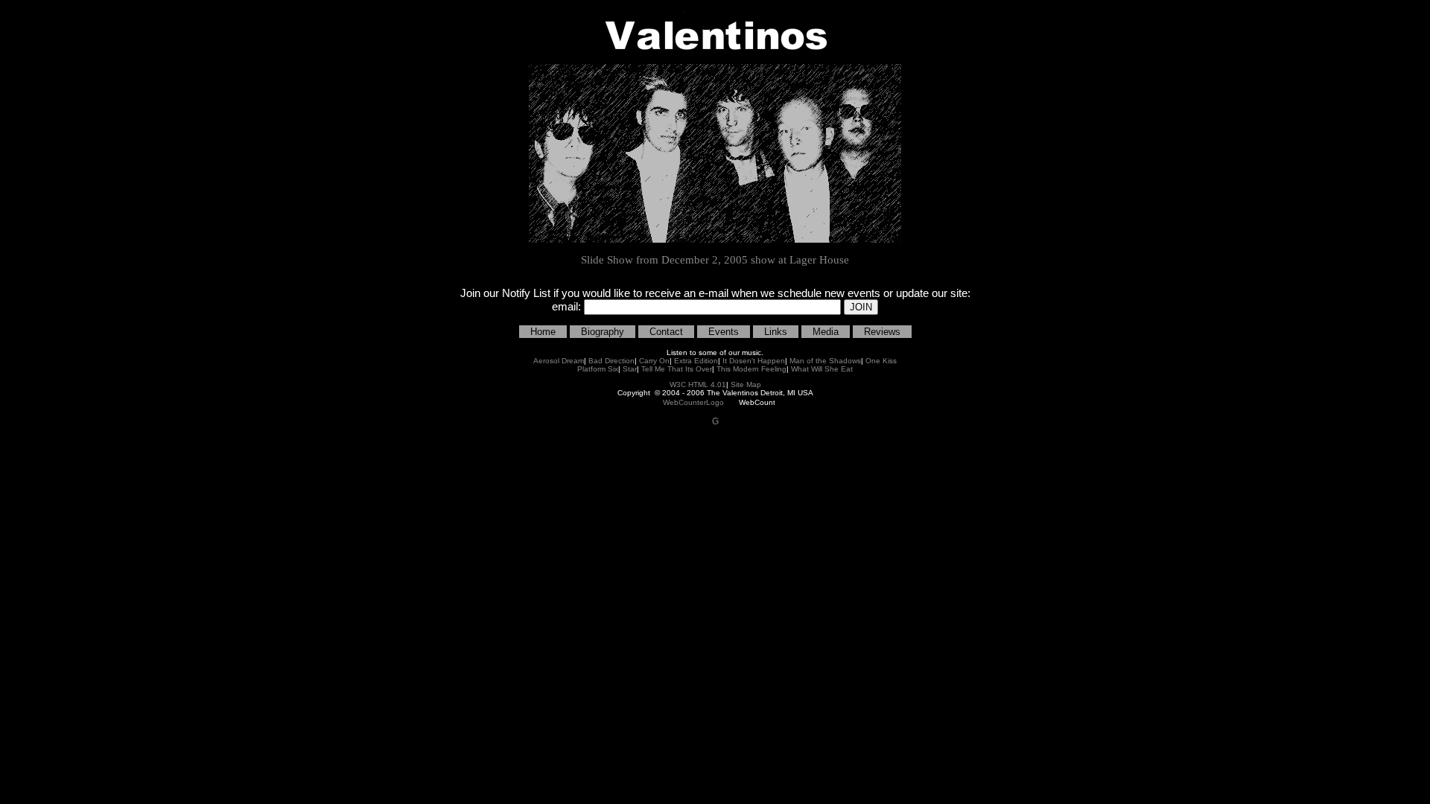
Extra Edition (696, 361)
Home (543, 331)
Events (723, 331)
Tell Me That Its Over (676, 369)
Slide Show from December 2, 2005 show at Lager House (715, 260)
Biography (602, 331)
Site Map (746, 384)
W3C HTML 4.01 (698, 384)
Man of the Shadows (825, 361)
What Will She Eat (822, 369)
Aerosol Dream (558, 361)
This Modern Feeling (751, 369)
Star (630, 369)
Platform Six (597, 369)
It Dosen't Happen (753, 361)
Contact (666, 331)
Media (826, 331)
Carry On (654, 361)
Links (775, 331)
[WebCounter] (693, 402)
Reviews (882, 331)
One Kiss (881, 361)
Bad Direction (611, 361)
